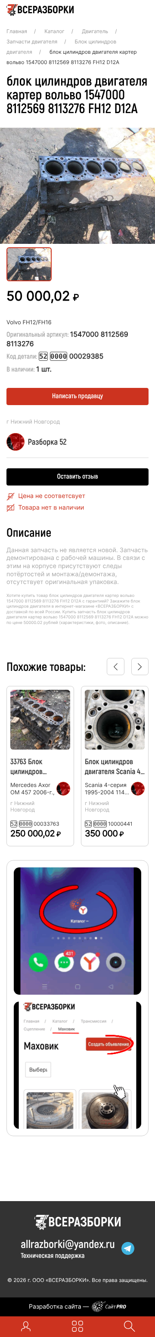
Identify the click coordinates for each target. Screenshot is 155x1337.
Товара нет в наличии (51, 507)
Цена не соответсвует (51, 496)
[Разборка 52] (67, 789)
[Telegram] (127, 1248)
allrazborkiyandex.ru (68, 1244)
